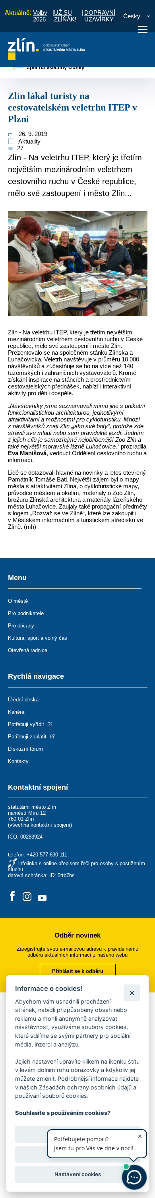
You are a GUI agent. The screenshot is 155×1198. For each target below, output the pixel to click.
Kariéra (16, 712)
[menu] (142, 29)
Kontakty (18, 761)
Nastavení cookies (77, 1174)
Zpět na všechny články (54, 67)
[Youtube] (42, 897)
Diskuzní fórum (25, 749)
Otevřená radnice (27, 650)
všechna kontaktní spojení (40, 825)
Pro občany (21, 626)
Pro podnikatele (26, 613)
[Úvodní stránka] (46, 57)
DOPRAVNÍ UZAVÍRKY (99, 16)
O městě (18, 601)
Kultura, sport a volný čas (37, 638)
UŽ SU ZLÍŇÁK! (65, 16)
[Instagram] (27, 897)
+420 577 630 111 (47, 855)
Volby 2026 (40, 16)
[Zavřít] (132, 992)
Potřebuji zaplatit (28, 737)
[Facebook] (12, 897)
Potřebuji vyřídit (27, 724)
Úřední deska (23, 700)
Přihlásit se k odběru (77, 971)
